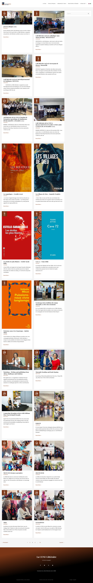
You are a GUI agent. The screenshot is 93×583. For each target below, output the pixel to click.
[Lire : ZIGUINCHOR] (49, 455)
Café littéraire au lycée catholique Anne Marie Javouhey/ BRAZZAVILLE (48, 36)
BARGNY (38, 423)
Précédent (5, 542)
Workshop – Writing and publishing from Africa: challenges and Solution (16, 373)
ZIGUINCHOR (40, 473)
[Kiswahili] (90, 3)
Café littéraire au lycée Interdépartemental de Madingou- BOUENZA (16, 80)
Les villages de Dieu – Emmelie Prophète (48, 194)
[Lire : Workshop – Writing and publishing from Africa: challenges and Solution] (17, 359)
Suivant (62, 542)
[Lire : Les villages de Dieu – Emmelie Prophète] (49, 167)
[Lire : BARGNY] (49, 406)
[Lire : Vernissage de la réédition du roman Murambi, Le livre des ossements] (49, 290)
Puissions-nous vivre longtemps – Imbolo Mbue (16, 331)
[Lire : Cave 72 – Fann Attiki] (49, 235)
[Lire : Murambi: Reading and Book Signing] (49, 359)
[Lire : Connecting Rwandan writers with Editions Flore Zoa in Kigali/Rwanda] (17, 401)
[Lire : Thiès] (17, 505)
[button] (46, 3)
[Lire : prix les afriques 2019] (17, 17)
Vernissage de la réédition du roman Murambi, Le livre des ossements (47, 303)
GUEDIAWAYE (40, 522)
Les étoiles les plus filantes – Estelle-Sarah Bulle (16, 262)
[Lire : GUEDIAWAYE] (49, 505)
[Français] (89, 3)
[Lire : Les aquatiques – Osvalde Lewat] (16, 167)
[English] (88, 3)
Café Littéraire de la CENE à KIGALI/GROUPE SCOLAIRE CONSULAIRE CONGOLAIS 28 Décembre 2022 (49, 124)
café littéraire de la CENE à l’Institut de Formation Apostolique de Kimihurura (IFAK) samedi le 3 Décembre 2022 (15, 119)
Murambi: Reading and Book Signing (47, 372)
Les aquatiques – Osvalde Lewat (13, 194)
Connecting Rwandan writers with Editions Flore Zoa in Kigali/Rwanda (16, 414)
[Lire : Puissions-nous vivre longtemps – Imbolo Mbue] (16, 304)
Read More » (6, 37)
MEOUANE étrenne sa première (13, 473)
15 (40, 542)
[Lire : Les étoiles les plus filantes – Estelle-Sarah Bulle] (16, 235)
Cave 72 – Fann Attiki (42, 262)
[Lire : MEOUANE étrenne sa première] (17, 455)
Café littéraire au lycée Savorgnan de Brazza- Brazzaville (47, 64)
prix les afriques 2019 (9, 26)
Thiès (5, 522)
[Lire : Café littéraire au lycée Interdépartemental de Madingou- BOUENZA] (17, 65)
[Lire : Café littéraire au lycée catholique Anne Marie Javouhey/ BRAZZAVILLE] (49, 22)
